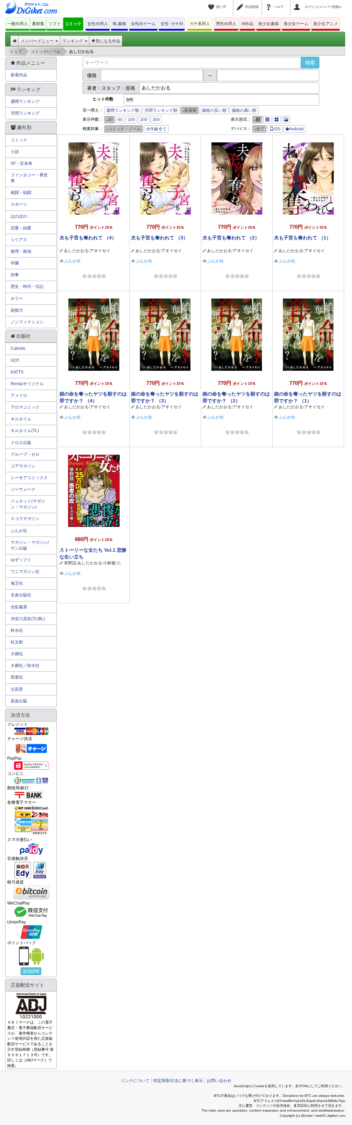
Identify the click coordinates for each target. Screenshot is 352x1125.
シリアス (19, 239)
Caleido (18, 348)
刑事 (15, 274)
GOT (15, 360)
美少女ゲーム (296, 23)
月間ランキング (25, 113)
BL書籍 (119, 23)
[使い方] (212, 2)
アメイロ (19, 395)
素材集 (38, 23)
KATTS (17, 372)
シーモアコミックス (29, 477)
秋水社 (17, 630)
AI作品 (247, 23)
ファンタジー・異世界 (29, 178)
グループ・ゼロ (25, 454)
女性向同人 (97, 23)
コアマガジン (23, 466)
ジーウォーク (23, 489)
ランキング (73, 41)
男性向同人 (226, 23)
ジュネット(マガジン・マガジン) (28, 504)
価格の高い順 (244, 110)
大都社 (17, 653)
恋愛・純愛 (21, 228)
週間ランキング (25, 101)
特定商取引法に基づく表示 (178, 1080)
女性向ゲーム (143, 23)
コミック (73, 23)
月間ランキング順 (160, 110)
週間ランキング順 (122, 110)
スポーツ (19, 204)
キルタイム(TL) (25, 430)
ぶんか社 (72, 261)
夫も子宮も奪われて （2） (231, 237)
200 (143, 119)
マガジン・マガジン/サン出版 (30, 545)
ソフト (54, 23)
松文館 (17, 642)
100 (131, 119)
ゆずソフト (21, 560)
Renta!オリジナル (27, 383)
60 (120, 119)
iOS (277, 129)
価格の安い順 (214, 110)
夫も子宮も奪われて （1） (302, 237)
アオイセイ (100, 250)
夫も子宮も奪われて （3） (159, 237)
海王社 (17, 583)
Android (296, 129)
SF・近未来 (21, 163)
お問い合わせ (219, 1080)
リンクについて (135, 1080)
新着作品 (19, 75)
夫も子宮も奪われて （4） (88, 237)
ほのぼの (19, 216)
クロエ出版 (21, 442)
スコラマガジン (25, 518)
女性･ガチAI (172, 23)
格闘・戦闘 (21, 192)
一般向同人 (17, 23)
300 (156, 119)
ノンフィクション (27, 322)
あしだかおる (76, 250)
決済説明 (31, 971)
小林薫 (109, 563)
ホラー (17, 298)
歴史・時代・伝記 (27, 286)
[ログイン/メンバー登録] (298, 2)
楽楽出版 (19, 701)
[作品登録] (241, 2)
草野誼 (70, 563)
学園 (15, 263)
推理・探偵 (21, 251)
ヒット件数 (103, 99)
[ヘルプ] (269, 2)
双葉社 (17, 677)
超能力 (17, 310)
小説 (15, 151)
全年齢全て (156, 129)
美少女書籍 (268, 23)
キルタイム (21, 419)
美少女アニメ (325, 23)
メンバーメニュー (38, 41)
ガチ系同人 (199, 23)
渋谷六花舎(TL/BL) (28, 618)
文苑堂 (17, 689)
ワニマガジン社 (25, 571)
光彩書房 (19, 607)
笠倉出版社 (21, 595)
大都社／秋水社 (25, 665)
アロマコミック (25, 407)
